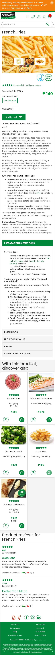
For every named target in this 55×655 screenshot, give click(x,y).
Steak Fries (41, 451)
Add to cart (12, 117)
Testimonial (40, 624)
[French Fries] (8, 61)
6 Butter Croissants (14, 504)
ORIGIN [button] (8, 346)
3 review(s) (18, 85)
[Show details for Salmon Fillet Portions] (41, 382)
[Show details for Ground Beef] (13, 382)
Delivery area (15, 628)
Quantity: (4, 109)
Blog (15, 632)
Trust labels (40, 632)
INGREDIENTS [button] (11, 332)
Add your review (33, 85)
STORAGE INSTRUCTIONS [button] (17, 353)
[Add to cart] (21, 419)
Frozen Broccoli (14, 451)
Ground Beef (13, 398)
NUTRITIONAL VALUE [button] (14, 339)
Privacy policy (40, 635)
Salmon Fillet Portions (41, 398)
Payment (40, 628)
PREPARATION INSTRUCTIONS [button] (19, 243)
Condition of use (15, 635)
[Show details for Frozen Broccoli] (13, 435)
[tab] (27, 243)
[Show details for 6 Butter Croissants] (13, 488)
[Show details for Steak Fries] (41, 435)
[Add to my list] (6, 419)
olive (38, 193)
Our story (14, 624)
